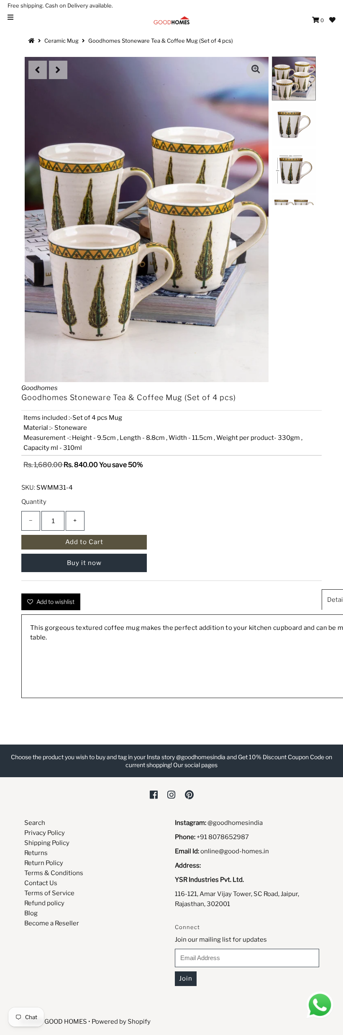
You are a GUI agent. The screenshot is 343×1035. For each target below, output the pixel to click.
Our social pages (195, 764)
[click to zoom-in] (255, 70)
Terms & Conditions (53, 873)
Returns (36, 853)
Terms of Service (49, 893)
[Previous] (37, 70)
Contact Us (40, 883)
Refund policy (44, 903)
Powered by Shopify (121, 1021)
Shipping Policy (46, 843)
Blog (31, 913)
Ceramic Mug (61, 40)
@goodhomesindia (235, 823)
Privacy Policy (44, 833)
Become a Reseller (51, 923)
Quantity (33, 502)
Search (34, 823)
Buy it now (84, 563)
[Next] (58, 70)
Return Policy (43, 863)
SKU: (28, 487)
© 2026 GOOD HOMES (54, 1021)
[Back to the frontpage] (32, 40)
